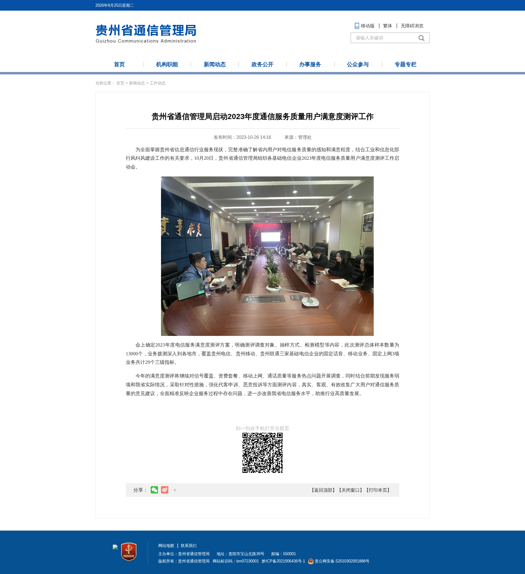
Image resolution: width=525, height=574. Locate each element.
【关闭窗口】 (350, 490)
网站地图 (166, 545)
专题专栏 (406, 64)
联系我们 (189, 545)
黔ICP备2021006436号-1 (283, 561)
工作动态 (158, 83)
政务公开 (262, 64)
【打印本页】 (378, 490)
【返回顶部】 (323, 490)
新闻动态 (215, 64)
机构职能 (167, 64)
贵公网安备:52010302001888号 (342, 561)
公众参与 (358, 64)
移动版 (368, 25)
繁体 (387, 25)
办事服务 (310, 64)
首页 (119, 64)
